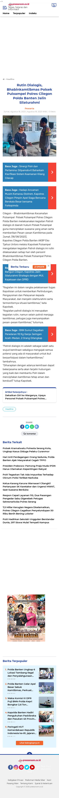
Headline (9, 409)
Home (6, 13)
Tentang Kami (26, 783)
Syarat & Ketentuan (43, 783)
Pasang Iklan (12, 783)
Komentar (31, 434)
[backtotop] (29, 754)
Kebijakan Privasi (15, 780)
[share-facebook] (22, 427)
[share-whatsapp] (32, 427)
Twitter (28, 771)
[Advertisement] (29, 45)
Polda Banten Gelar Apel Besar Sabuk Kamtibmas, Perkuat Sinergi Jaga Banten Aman (22, 687)
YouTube (34, 771)
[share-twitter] (27, 427)
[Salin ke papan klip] (37, 427)
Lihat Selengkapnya (29, 743)
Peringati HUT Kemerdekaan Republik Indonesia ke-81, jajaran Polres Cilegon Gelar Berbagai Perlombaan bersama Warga (21, 730)
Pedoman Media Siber (35, 780)
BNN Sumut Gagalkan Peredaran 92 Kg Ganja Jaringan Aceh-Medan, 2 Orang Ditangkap (24, 334)
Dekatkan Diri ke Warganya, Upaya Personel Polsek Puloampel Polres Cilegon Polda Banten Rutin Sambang (27, 397)
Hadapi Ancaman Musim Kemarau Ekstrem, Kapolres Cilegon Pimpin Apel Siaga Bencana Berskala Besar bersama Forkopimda (25, 198)
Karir (49, 780)
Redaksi (31, 771)
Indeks (32, 13)
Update (40, 267)
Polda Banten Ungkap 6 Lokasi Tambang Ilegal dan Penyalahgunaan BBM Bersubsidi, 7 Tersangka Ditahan (21, 672)
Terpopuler (19, 13)
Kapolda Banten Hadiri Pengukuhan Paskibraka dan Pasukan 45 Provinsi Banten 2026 (22, 715)
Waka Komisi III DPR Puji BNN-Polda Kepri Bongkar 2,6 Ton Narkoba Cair (20, 701)
